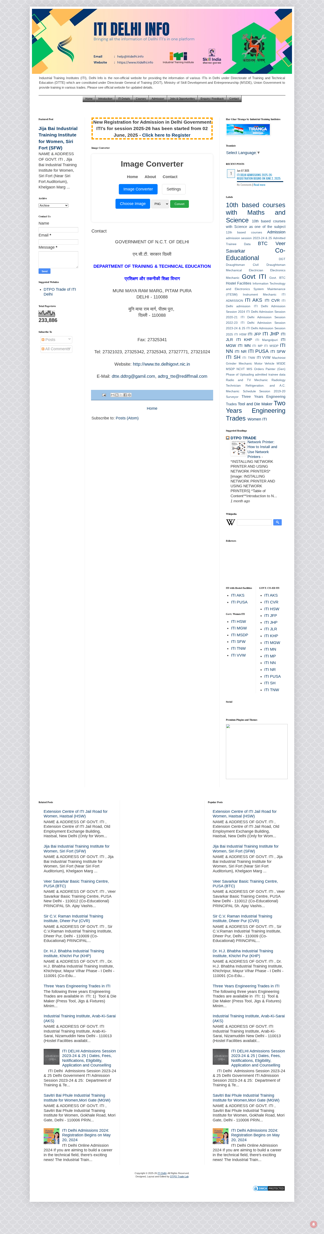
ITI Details (124, 98)
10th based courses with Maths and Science (255, 212)
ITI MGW (239, 628)
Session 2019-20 (272, 391)
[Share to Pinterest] (129, 395)
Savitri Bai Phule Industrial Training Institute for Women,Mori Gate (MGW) (77, 1097)
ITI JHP (271, 334)
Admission (158, 98)
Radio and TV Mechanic (247, 380)
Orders (259, 369)
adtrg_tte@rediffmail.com (182, 376)
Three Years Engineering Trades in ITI (77, 986)
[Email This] (112, 395)
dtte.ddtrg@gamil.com (133, 376)
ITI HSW (240, 334)
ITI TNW (248, 357)
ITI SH (233, 357)
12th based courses (244, 232)
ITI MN (244, 345)
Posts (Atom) (127, 418)
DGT (282, 259)
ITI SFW (277, 351)
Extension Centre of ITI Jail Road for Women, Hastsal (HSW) (76, 814)
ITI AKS (253, 300)
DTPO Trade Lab (179, 1176)
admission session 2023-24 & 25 (249, 238)
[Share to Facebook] (125, 395)
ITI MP (257, 346)
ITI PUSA (258, 351)
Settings (174, 189)
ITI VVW (264, 357)
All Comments (57, 349)
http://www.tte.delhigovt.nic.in (161, 364)
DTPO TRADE (243, 438)
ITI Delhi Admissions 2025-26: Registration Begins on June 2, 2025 (259, 177)
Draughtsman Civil (242, 264)
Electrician (256, 270)
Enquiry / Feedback (212, 98)
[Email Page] (103, 395)
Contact (234, 98)
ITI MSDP (271, 346)
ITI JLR (270, 629)
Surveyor (232, 396)
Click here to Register (166, 135)
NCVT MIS (244, 369)
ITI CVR (272, 300)
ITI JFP (254, 334)
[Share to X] (121, 395)
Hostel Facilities (238, 283)
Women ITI (257, 419)
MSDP (230, 369)
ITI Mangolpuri (266, 340)
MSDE (281, 363)
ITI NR (241, 351)
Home (89, 98)
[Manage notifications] (313, 1224)
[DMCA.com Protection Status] (268, 1190)
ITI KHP (244, 339)
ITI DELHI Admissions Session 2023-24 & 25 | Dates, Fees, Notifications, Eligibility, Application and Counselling (89, 1058)
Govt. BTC (277, 277)
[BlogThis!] (117, 395)
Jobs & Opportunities (182, 98)
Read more (259, 184)
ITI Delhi (162, 1173)
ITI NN (270, 663)
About (150, 177)
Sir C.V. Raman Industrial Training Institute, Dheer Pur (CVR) (73, 918)
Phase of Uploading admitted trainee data (255, 374)
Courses (141, 98)
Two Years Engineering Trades (255, 411)
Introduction (105, 98)
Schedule (249, 391)
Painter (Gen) (275, 369)
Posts (49, 339)
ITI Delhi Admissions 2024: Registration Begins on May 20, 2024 (86, 1135)
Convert (179, 204)
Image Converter (138, 189)
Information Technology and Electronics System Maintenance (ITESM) (255, 289)
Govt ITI (254, 276)
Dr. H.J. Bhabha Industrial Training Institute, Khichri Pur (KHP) (74, 953)
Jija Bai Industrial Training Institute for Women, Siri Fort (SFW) (77, 848)
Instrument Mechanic (260, 294)
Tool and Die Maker (255, 404)
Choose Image (133, 203)
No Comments (244, 184)
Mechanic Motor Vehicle (257, 363)
